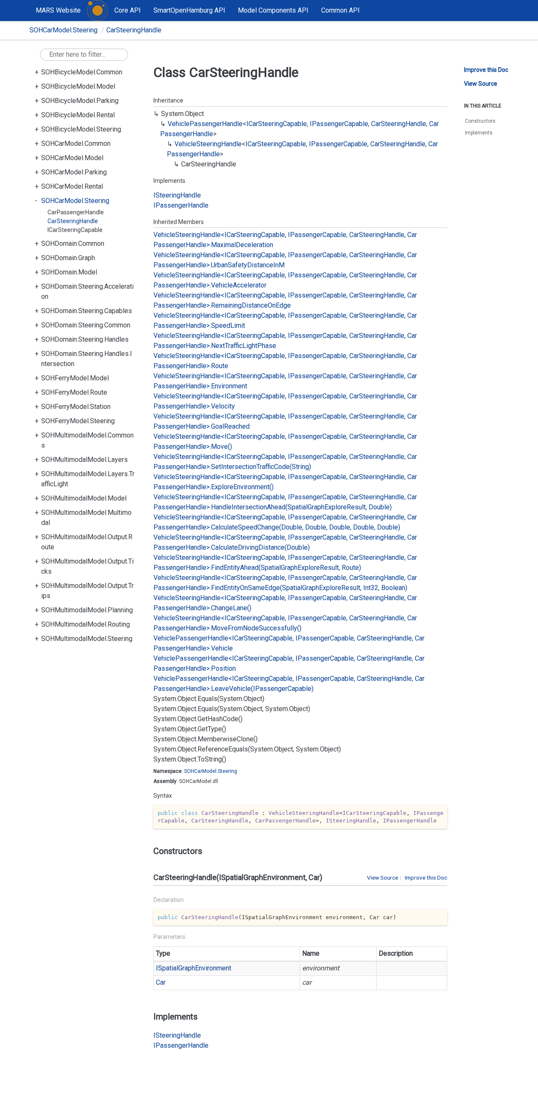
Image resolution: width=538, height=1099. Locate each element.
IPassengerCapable (339, 124)
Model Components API (273, 10)
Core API (127, 10)
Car (161, 982)
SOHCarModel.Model (72, 158)
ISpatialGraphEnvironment (193, 968)
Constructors (480, 121)
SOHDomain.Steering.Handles (85, 339)
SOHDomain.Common (72, 244)
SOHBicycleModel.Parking (80, 101)
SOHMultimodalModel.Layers (84, 460)
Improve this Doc (426, 877)
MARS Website (58, 10)
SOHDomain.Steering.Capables (86, 311)
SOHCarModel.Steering (63, 30)
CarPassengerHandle (75, 212)
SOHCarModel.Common (76, 144)
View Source (382, 877)
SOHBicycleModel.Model (78, 86)
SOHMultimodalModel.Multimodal (86, 518)
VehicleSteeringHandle (208, 144)
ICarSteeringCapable (75, 230)
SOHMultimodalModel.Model (84, 498)
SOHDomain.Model (69, 272)
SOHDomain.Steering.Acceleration (87, 291)
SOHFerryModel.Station (76, 407)
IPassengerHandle (180, 205)
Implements (479, 133)
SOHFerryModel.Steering (78, 421)
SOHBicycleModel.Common (81, 72)
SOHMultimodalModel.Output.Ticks (87, 566)
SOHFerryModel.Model (75, 378)
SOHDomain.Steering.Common (85, 325)
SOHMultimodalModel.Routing (85, 624)
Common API (340, 10)
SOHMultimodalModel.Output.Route (86, 542)
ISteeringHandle (177, 195)
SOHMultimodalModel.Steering (86, 639)
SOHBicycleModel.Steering (81, 129)
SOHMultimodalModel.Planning (87, 610)
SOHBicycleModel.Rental (78, 115)
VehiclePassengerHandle (205, 124)
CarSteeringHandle (133, 30)
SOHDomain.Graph (68, 258)
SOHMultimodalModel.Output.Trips (87, 591)
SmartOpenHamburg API (189, 10)
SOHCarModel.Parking (74, 172)
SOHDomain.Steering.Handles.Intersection (86, 359)
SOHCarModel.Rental (72, 186)
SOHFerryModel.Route (74, 392)
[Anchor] (150, 851)
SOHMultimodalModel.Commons (87, 440)
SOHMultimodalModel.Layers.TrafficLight (87, 479)
